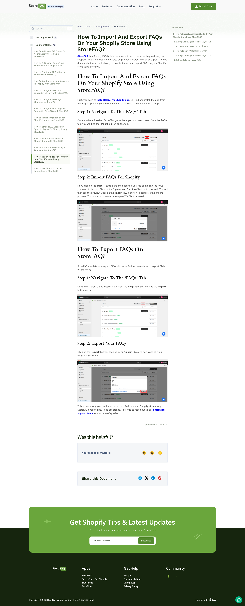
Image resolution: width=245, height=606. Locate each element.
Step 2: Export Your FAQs (189, 60)
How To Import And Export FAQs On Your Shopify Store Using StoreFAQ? (193, 35)
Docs (89, 26)
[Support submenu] (160, 6)
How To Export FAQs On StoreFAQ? (191, 51)
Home (80, 26)
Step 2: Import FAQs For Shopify (193, 46)
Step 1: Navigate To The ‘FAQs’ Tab (194, 41)
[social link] (168, 576)
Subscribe (146, 540)
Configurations (103, 26)
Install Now (205, 6)
